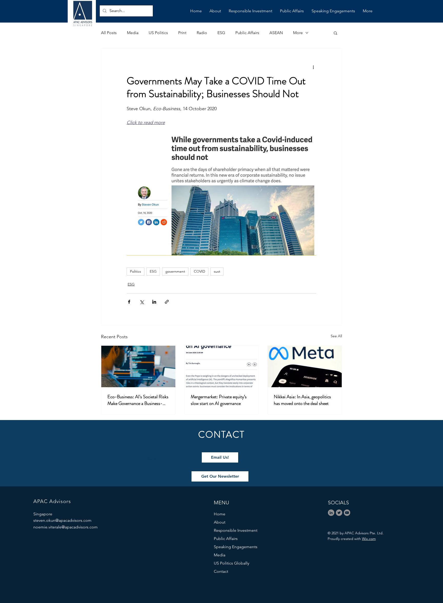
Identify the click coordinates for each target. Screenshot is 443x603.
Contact (221, 571)
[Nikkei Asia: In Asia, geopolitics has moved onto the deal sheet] (305, 366)
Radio (202, 32)
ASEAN (276, 32)
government (175, 271)
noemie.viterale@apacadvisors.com (65, 527)
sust (217, 271)
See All (336, 336)
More (298, 32)
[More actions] (313, 67)
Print (182, 32)
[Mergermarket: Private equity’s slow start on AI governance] (222, 366)
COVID (199, 271)
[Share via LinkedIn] (154, 301)
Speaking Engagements (235, 546)
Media (132, 32)
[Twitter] (339, 512)
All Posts (109, 32)
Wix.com (369, 538)
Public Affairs (247, 32)
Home (219, 514)
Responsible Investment (235, 530)
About (219, 522)
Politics (135, 271)
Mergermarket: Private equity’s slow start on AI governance (219, 400)
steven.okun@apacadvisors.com (62, 520)
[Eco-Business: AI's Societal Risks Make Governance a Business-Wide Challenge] (138, 366)
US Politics (158, 32)
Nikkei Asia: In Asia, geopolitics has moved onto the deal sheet (302, 400)
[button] (335, 33)
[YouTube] (347, 512)
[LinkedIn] (331, 512)
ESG (221, 32)
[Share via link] (166, 301)
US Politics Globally (231, 563)
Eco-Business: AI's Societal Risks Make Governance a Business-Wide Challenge (137, 400)
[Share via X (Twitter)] (141, 301)
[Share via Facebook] (129, 301)
